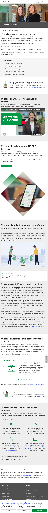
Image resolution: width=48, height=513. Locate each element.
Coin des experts (27, 475)
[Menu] (46, 1)
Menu (46, 2)
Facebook (3, 474)
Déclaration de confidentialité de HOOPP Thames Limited (15, 503)
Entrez (42, 2)
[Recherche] (37, 1)
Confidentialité (29, 488)
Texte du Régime (6, 496)
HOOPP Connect (6, 493)
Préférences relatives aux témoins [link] (34, 496)
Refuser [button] (24, 510)
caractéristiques (13, 447)
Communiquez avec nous (8, 488)
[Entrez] (42, 1)
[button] (3, 367)
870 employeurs (25, 42)
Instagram (10, 474)
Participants (3, 30)
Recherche (37, 2)
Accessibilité (29, 493)
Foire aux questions (7, 490)
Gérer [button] (8, 510)
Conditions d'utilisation (31, 490)
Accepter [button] (39, 510)
